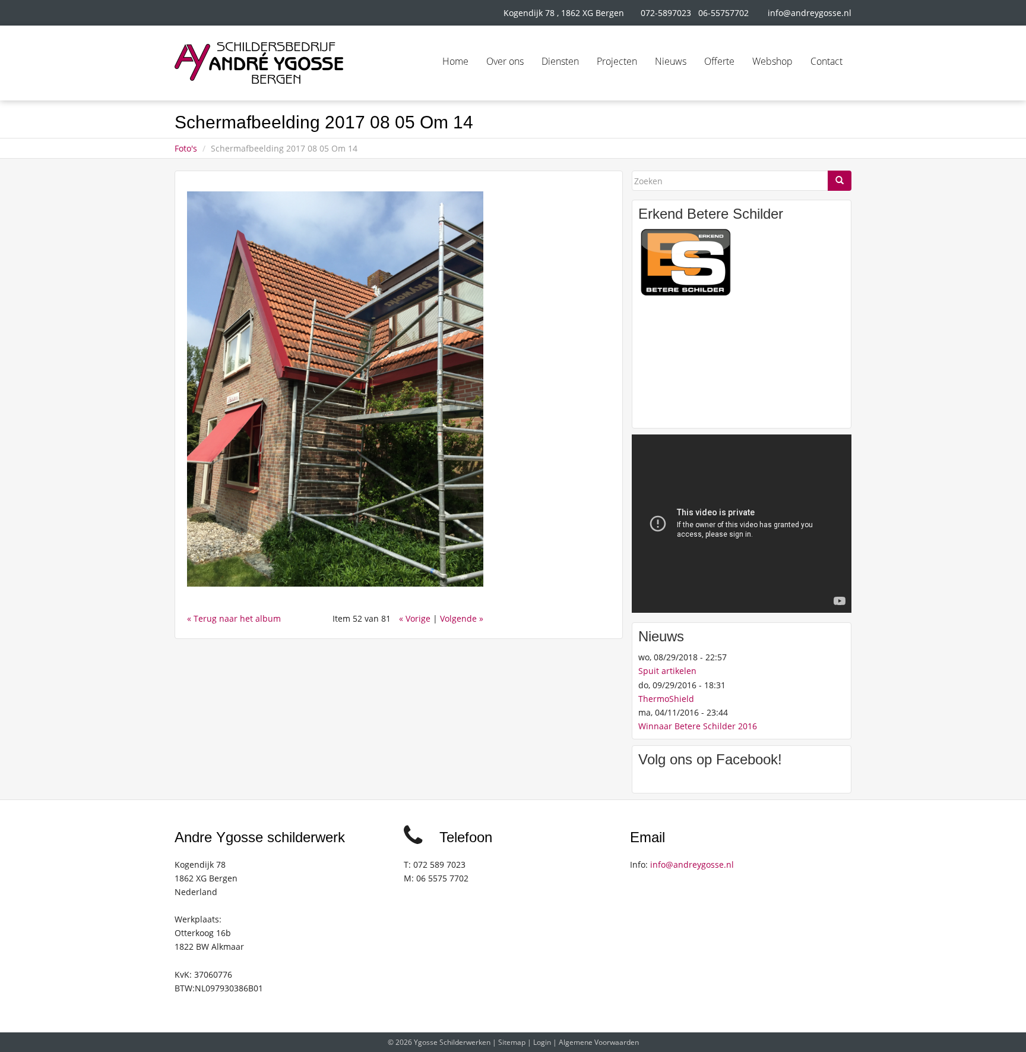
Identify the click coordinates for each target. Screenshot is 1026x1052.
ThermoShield (666, 698)
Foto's (186, 148)
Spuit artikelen (667, 670)
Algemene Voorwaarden (599, 1042)
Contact (826, 61)
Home (455, 61)
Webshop (772, 61)
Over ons (505, 61)
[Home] (259, 63)
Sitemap (511, 1042)
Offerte (719, 61)
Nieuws (670, 61)
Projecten (617, 61)
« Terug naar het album (234, 618)
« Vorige (414, 618)
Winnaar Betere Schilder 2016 (697, 726)
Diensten (560, 61)
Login (542, 1042)
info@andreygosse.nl (809, 12)
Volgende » (461, 618)
